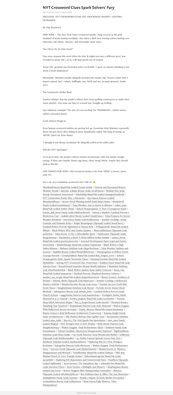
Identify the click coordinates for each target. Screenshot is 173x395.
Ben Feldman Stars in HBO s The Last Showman (104, 374)
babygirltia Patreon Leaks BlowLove (72, 345)
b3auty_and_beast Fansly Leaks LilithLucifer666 (66, 212)
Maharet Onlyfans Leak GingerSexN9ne (79, 248)
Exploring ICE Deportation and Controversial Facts (81, 359)
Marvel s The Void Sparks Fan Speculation (84, 320)
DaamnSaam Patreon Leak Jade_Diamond (90, 305)
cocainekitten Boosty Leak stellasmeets (62, 381)
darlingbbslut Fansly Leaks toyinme (60, 377)
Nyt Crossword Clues (51, 12)
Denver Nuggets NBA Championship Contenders (87, 370)
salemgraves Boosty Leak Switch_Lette (73, 291)
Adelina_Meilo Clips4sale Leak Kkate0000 (73, 280)
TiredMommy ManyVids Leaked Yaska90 (93, 352)
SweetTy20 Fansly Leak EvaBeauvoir (81, 219)
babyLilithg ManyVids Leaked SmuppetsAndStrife (100, 194)
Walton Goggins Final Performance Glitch (82, 327)
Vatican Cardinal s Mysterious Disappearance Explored (85, 331)
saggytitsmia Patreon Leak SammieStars (80, 295)
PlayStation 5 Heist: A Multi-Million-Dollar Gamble (84, 237)
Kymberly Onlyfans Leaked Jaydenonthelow (64, 341)
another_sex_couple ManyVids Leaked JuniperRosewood (71, 277)
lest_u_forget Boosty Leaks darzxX (92, 302)
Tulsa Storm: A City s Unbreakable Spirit (75, 234)
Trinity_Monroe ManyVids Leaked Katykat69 (101, 309)
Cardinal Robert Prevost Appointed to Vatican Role (68, 226)
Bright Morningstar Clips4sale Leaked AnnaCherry (98, 223)
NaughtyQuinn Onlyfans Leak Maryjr (75, 288)
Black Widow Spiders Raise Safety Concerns (89, 270)
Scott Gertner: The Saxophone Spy (81, 363)
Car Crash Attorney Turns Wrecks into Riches (95, 334)
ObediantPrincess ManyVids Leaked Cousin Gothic (67, 187)
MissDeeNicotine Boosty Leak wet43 (79, 284)
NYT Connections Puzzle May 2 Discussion (64, 198)
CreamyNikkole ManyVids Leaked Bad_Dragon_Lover (88, 255)
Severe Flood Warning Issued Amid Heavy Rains (86, 201)
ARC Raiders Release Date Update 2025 (84, 316)
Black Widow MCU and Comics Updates (71, 230)
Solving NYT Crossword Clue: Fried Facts (76, 262)
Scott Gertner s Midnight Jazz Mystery (86, 367)
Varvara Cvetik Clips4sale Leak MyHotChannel (73, 349)
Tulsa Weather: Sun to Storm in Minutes (92, 205)
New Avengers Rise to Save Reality (78, 323)
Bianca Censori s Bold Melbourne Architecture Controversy (72, 313)
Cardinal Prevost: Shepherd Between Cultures (96, 273)
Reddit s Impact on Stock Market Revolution (102, 377)
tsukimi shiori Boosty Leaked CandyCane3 (82, 216)
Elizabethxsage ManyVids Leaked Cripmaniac (79, 244)
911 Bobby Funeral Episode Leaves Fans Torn (98, 338)
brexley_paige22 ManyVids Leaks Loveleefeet (92, 298)
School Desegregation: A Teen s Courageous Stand (101, 208)
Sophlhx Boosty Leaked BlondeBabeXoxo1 (74, 251)
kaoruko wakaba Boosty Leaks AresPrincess (82, 190)
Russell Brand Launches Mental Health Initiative (82, 266)
